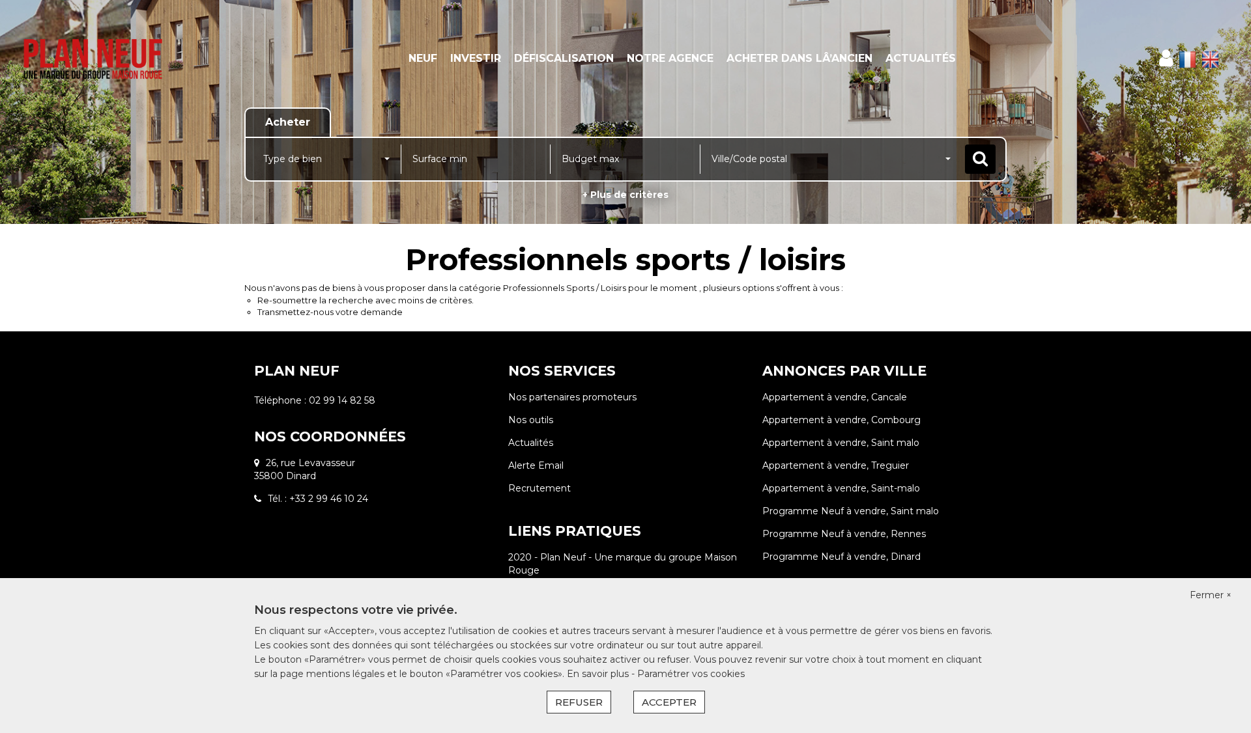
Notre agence (670, 58)
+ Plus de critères (625, 195)
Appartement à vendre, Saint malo (840, 443)
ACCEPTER (669, 702)
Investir (475, 58)
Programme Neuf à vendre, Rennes (844, 534)
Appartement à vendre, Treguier (835, 465)
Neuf (423, 58)
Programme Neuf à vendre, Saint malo (850, 511)
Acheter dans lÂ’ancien (799, 58)
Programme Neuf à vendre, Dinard (841, 556)
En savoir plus (599, 674)
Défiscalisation (564, 58)
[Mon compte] (1166, 58)
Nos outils (530, 420)
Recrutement (539, 488)
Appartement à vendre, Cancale (834, 397)
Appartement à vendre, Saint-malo (841, 488)
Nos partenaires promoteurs (572, 397)
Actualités (920, 58)
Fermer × (1210, 595)
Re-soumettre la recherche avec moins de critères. (365, 300)
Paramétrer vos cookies (691, 674)
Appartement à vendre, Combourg (841, 420)
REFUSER (579, 702)
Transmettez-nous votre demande (330, 312)
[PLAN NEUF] (113, 58)
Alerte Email (536, 465)
